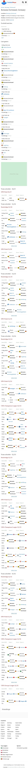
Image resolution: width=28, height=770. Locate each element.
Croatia (2, 727)
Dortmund (12, 7)
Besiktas (23, 647)
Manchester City (22, 555)
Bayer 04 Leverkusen (8, 110)
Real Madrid (23, 413)
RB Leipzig (12, 362)
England (3, 733)
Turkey (17, 736)
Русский (9, 767)
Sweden (17, 731)
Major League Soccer (7, 754)
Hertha (23, 584)
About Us (17, 767)
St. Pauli (12, 624)
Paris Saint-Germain (11, 419)
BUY (3, 37)
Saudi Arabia (18, 722)
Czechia (3, 731)
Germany (7, 7)
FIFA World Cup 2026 (22, 748)
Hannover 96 (12, 517)
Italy (8, 729)
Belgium (3, 725)
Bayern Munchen (12, 599)
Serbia (17, 727)
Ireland (9, 727)
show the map (14, 174)
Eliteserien (5, 752)
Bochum (12, 487)
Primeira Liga (5, 759)
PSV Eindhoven (22, 446)
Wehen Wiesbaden (12, 634)
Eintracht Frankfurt (8, 63)
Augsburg (5, 145)
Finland (3, 736)
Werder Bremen (7, 47)
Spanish (13, 767)
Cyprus (2, 729)
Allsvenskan (5, 748)
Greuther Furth (12, 589)
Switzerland (18, 733)
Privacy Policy (22, 767)
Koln (4, 152)
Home (2, 7)
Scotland (17, 725)
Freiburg (5, 86)
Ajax (23, 661)
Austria (2, 722)
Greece (9, 725)
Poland (9, 736)
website (11, 20)
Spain (16, 729)
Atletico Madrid (23, 433)
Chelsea (11, 534)
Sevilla (23, 561)
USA (16, 738)
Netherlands (10, 731)
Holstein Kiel (24, 284)
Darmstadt (23, 346)
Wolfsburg (23, 299)
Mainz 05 (11, 351)
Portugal (9, 738)
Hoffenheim (6, 94)
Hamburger (6, 133)
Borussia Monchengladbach (10, 70)
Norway (9, 733)
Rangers (11, 694)
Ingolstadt (23, 629)
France (2, 738)
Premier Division (6, 756)
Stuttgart (5, 117)
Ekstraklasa (5, 750)
